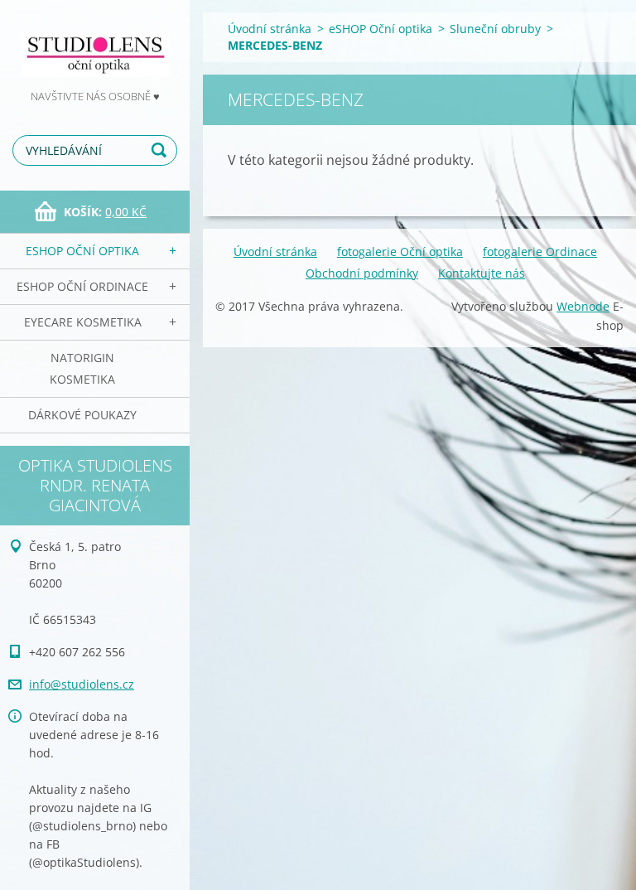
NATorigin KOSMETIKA (82, 368)
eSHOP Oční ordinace (82, 286)
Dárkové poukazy (82, 415)
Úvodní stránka (269, 28)
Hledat (161, 150)
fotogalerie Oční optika (400, 251)
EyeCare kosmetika (83, 322)
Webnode (583, 306)
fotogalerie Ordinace (540, 251)
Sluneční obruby (495, 28)
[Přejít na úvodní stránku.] (95, 43)
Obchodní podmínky (362, 273)
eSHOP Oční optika (82, 251)
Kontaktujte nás (481, 273)
